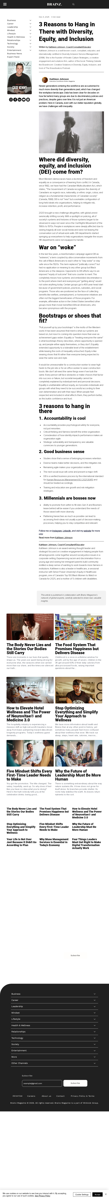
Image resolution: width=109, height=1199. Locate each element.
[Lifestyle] (30, 33)
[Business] (30, 20)
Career (10, 23)
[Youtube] (24, 100)
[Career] (30, 23)
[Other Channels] (94, 935)
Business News (14, 53)
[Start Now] (30, 659)
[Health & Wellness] (30, 37)
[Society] (30, 47)
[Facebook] (15, 100)
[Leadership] (30, 27)
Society (10, 47)
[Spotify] (28, 100)
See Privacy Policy (42, 1195)
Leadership (12, 27)
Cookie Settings (82, 1194)
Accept (97, 1194)
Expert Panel (13, 57)
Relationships (13, 40)
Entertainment (14, 50)
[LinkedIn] (19, 100)
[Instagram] (11, 100)
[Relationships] (30, 40)
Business (11, 20)
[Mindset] (30, 30)
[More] (94, 929)
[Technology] (30, 43)
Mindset (11, 30)
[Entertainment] (30, 50)
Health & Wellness (16, 37)
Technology (12, 43)
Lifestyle (11, 33)
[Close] (105, 1194)
